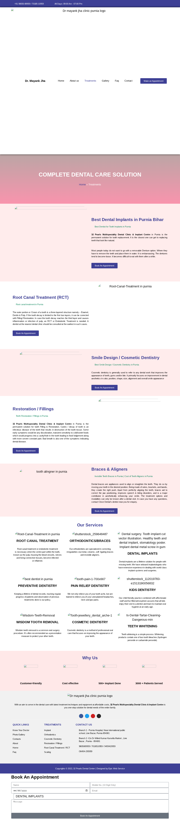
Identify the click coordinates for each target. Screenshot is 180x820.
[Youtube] (161, 3)
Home (61, 80)
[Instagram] (166, 3)
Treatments (90, 80)
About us (74, 80)
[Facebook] (156, 3)
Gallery (105, 80)
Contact (128, 80)
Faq (117, 80)
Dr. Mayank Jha (35, 80)
